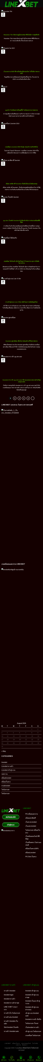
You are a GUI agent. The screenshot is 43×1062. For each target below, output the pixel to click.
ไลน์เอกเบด (5, 789)
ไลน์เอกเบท (6, 793)
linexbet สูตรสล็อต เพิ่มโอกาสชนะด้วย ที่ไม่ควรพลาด (22, 341)
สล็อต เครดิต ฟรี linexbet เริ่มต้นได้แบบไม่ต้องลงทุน (21, 183)
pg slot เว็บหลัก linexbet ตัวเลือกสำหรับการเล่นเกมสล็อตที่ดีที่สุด (21, 221)
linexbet (4, 762)
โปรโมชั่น (35, 1043)
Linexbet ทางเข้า (7, 766)
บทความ (5, 774)
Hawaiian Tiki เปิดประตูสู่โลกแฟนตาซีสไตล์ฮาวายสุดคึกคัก (21, 35)
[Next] (32, 398)
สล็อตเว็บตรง (6, 782)
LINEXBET (8, 1043)
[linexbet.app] (21, 3)
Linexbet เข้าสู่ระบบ (8, 770)
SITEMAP (21, 1050)
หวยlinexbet (6, 786)
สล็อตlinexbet (6, 778)
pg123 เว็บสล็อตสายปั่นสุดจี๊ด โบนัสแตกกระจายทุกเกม (21, 110)
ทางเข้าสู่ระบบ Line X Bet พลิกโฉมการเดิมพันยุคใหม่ (22, 302)
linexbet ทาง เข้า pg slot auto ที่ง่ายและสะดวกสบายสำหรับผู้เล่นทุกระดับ (21, 381)
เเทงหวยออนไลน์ (26, 1043)
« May (4, 751)
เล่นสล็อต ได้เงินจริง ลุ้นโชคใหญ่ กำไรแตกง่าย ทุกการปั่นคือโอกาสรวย (21, 262)
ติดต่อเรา (25, 1045)
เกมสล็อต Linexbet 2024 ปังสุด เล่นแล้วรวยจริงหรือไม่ (21, 147)
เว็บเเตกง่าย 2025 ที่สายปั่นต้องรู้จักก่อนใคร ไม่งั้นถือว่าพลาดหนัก (22, 72)
